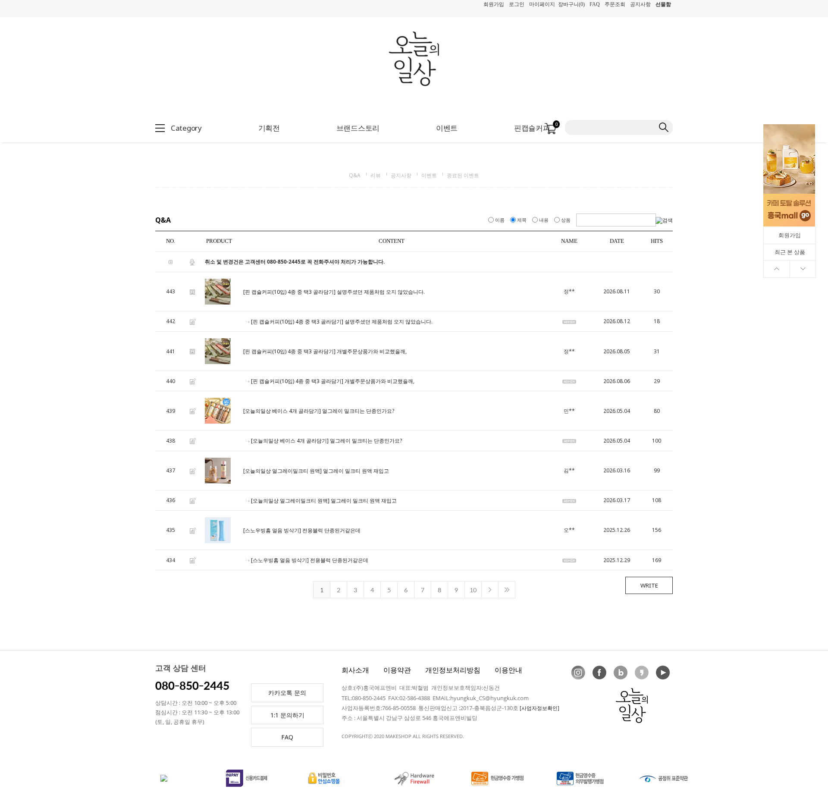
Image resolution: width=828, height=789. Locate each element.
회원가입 (493, 4)
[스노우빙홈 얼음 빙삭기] (272, 530)
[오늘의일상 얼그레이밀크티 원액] (282, 471)
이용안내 (508, 670)
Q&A (355, 175)
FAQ (595, 4)
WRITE (649, 585)
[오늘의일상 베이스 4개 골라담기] (282, 411)
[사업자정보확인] (539, 708)
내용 (544, 220)
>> (506, 589)
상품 (566, 220)
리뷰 (375, 175)
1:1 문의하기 (287, 715)
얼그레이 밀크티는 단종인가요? (358, 411)
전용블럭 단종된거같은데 (331, 530)
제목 (522, 220)
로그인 (516, 4)
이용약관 (397, 670)
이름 (500, 220)
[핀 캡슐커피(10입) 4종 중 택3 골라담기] (289, 291)
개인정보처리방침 (452, 670)
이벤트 (429, 175)
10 (473, 589)
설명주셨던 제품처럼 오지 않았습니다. (381, 291)
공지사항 (640, 4)
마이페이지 (542, 4)
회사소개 (355, 670)
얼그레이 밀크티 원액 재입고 (356, 471)
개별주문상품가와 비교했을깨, (372, 351)
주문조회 (615, 4)
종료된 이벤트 (463, 175)
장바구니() (571, 4)
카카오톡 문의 (287, 692)
